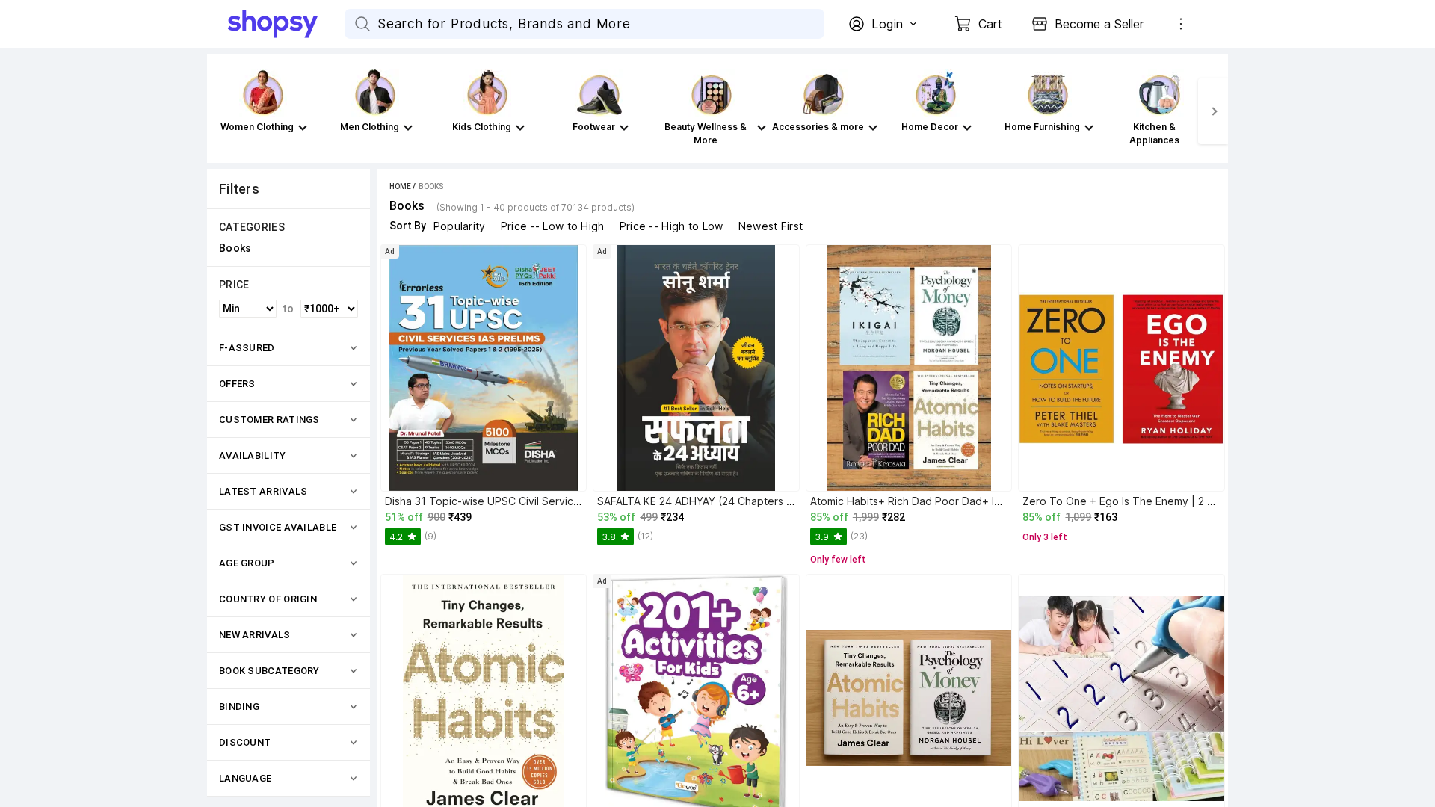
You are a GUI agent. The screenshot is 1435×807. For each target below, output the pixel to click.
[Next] (1213, 111)
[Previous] (222, 111)
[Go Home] (286, 24)
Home (400, 186)
